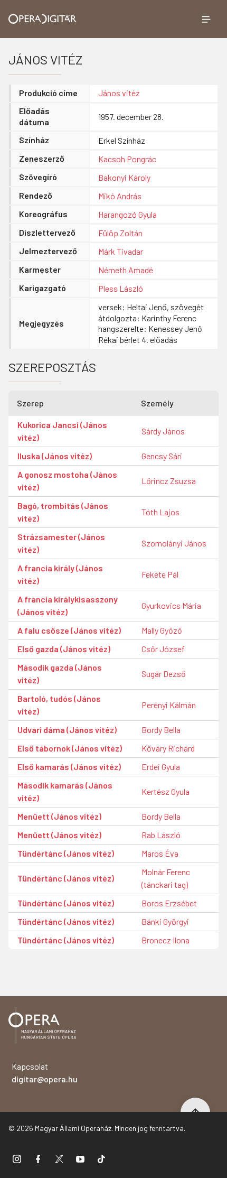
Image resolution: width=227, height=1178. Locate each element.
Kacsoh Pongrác (127, 159)
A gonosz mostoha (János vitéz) (67, 480)
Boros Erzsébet (169, 903)
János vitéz (119, 93)
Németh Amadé (125, 270)
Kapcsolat (45, 1072)
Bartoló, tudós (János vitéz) (59, 704)
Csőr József (163, 649)
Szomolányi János (173, 543)
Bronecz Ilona (165, 940)
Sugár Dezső (163, 674)
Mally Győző (161, 630)
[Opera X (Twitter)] (59, 1158)
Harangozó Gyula (127, 214)
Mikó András (119, 196)
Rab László (161, 835)
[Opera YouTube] (80, 1158)
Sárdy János (163, 431)
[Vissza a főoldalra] (42, 1027)
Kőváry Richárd (168, 748)
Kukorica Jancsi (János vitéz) (62, 431)
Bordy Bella (161, 730)
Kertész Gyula (165, 791)
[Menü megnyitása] (206, 19)
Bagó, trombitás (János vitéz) (62, 511)
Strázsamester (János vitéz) (61, 543)
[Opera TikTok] (101, 1158)
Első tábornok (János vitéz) (69, 748)
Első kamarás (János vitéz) (69, 767)
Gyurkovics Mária (171, 605)
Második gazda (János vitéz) (59, 673)
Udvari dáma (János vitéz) (67, 730)
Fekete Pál (159, 574)
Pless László (120, 288)
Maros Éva (159, 853)
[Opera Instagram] (16, 1158)
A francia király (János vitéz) (60, 574)
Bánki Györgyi (165, 921)
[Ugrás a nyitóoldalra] (42, 19)
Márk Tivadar (120, 251)
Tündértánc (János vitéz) (65, 853)
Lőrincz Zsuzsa (168, 481)
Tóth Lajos (160, 512)
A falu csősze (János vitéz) (69, 630)
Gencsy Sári (161, 456)
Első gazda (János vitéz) (63, 649)
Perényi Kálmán (168, 705)
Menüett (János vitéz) (59, 816)
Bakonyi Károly (124, 177)
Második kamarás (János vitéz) (64, 791)
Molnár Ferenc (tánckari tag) (165, 878)
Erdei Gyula (160, 767)
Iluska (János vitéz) (54, 456)
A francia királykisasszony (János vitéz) (67, 605)
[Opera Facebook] (38, 1158)
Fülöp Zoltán (120, 233)
